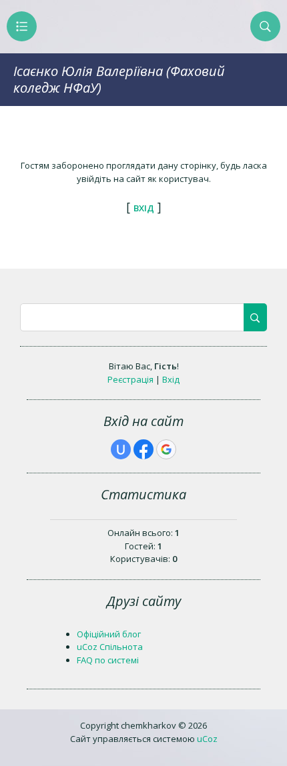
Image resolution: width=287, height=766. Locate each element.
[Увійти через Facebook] (143, 449)
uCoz (207, 739)
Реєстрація (130, 379)
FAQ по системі (108, 660)
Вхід (171, 379)
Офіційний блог (109, 634)
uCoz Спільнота (110, 647)
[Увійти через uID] (121, 449)
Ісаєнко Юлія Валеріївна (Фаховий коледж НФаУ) (119, 79)
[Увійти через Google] (166, 449)
